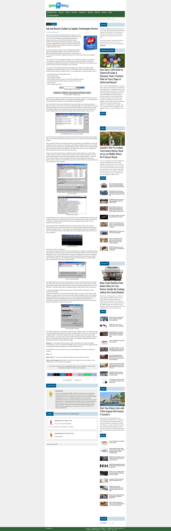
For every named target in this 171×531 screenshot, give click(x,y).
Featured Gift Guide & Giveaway (107, 50)
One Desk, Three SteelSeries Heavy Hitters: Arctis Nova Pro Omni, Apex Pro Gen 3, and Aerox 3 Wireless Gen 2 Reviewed (116, 225)
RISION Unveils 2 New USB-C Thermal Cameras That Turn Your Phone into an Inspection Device (117, 458)
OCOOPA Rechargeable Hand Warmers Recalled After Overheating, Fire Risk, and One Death (117, 466)
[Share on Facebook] (50, 374)
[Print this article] (81, 374)
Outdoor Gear (82, 12)
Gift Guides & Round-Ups (53, 15)
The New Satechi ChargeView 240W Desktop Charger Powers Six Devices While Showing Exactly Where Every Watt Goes (116, 366)
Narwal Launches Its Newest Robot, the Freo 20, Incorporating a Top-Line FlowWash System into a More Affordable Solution (117, 450)
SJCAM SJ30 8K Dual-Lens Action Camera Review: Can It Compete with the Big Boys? (116, 248)
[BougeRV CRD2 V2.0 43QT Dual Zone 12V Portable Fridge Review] (104, 234)
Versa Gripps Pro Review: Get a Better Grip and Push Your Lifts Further (117, 216)
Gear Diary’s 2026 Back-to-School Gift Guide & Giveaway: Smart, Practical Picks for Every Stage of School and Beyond (112, 76)
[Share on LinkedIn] (63, 374)
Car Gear (67, 12)
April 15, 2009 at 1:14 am (66, 420)
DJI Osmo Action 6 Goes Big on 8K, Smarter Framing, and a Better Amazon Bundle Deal (116, 319)
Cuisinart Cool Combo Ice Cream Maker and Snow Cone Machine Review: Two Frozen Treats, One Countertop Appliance (115, 241)
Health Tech (74, 12)
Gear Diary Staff (55, 32)
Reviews (102, 128)
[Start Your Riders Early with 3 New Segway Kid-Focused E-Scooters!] (112, 405)
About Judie (88, 528)
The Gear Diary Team (94, 528)
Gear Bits (103, 388)
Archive (109, 529)
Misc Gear (104, 12)
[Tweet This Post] (57, 374)
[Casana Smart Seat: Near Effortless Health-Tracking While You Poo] (104, 482)
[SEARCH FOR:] (117, 18)
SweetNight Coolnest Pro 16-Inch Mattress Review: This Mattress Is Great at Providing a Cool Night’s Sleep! (116, 334)
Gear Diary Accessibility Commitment (93, 529)
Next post (77, 380)
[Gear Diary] (58, 5)
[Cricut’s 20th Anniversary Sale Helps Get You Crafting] (104, 343)
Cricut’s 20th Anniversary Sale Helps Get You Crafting (116, 341)
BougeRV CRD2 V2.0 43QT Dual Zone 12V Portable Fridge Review (116, 231)
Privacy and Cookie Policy (119, 528)
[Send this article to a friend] (75, 374)
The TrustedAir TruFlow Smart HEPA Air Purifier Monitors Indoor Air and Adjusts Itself (116, 381)
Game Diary (97, 12)
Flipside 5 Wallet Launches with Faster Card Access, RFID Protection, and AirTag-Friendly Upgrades (116, 503)
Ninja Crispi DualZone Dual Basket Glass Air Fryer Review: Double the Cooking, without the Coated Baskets (116, 185)
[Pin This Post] (69, 374)
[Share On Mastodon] (94, 374)
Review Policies (102, 528)
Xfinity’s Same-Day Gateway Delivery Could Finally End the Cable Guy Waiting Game (116, 496)
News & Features (104, 263)
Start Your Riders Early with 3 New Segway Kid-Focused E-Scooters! (112, 411)
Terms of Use (104, 529)
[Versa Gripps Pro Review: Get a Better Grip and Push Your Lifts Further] (104, 218)
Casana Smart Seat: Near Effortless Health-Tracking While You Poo (116, 479)
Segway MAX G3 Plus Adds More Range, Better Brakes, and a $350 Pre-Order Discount (116, 373)
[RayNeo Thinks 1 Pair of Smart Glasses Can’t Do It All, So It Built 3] (104, 327)
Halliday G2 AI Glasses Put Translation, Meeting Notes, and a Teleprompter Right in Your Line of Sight (116, 488)
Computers (90, 12)
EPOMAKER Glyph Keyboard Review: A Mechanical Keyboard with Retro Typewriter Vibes (116, 201)
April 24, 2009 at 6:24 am (67, 433)
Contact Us (114, 529)
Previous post (68, 380)
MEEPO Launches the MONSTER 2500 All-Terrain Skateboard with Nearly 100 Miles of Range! (116, 473)
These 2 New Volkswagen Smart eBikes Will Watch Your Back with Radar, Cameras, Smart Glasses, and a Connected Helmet (116, 357)
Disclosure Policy (110, 528)
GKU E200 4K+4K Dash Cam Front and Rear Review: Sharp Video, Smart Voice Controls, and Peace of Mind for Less (117, 193)
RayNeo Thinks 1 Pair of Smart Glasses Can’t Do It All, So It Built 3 (116, 325)
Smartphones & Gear (52, 12)
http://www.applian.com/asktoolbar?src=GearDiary (61, 426)
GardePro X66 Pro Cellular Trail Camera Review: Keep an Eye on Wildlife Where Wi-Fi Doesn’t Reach (111, 152)
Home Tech (61, 12)
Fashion (110, 12)
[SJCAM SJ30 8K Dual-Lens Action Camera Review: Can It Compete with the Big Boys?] (104, 250)
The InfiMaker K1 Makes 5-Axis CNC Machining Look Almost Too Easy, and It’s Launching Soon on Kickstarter (116, 349)
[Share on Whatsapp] (87, 374)
